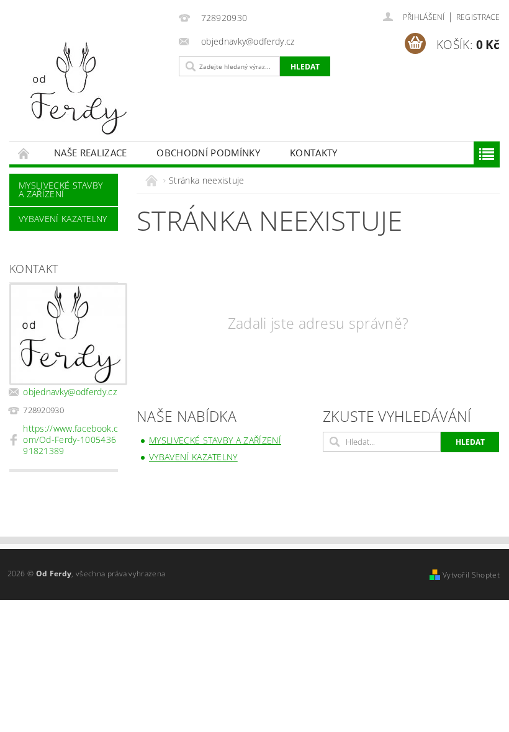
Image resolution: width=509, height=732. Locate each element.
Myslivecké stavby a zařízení (60, 189)
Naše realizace (90, 152)
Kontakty (314, 152)
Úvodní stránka (24, 153)
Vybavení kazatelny (63, 219)
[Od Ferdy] (90, 88)
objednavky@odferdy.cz (70, 392)
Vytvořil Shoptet (471, 574)
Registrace (478, 17)
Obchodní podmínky (207, 152)
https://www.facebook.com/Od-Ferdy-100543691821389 (70, 439)
